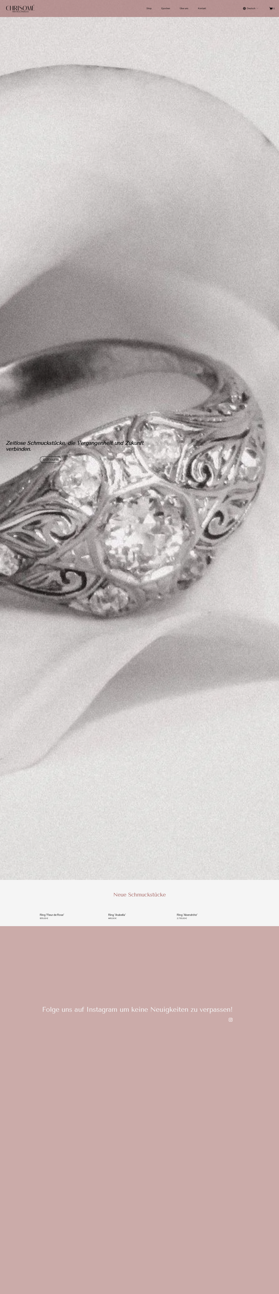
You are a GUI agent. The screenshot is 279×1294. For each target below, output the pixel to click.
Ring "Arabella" (117, 915)
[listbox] (251, 8)
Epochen (165, 8)
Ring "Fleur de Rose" (52, 915)
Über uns (184, 8)
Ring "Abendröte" (187, 915)
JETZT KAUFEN (50, 459)
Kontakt (202, 8)
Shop (149, 8)
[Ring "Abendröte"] (209, 909)
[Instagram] (231, 1020)
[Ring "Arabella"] (140, 909)
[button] (236, 905)
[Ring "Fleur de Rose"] (72, 909)
